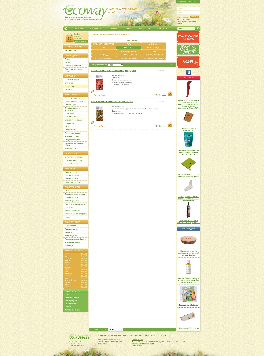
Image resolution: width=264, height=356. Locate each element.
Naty (66, 271)
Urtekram (68, 258)
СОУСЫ (104, 48)
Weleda (67, 260)
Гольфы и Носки (71, 172)
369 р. (157, 95)
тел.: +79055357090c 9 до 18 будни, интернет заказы (186, 21)
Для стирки (69, 83)
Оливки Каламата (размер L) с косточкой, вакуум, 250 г (113, 71)
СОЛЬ (103, 51)
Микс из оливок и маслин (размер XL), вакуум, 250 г (112, 102)
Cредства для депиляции (75, 98)
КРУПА (128, 44)
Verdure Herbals (70, 280)
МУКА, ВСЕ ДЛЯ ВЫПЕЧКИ (104, 44)
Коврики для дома (72, 201)
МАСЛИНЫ (128, 48)
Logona (67, 282)
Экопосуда (69, 246)
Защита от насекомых (73, 120)
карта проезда (103, 343)
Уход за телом (70, 148)
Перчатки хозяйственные (75, 204)
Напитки (68, 62)
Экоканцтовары (71, 226)
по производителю (99, 65)
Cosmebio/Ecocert (72, 298)
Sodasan (67, 254)
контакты (162, 335)
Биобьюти (68, 274)
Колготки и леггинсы (73, 182)
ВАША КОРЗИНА (78, 35)
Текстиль (68, 232)
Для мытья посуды (72, 80)
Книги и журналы (71, 236)
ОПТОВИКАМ (95, 28)
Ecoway (67, 256)
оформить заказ (80, 41)
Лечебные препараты (73, 160)
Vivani (67, 265)
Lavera (67, 278)
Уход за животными (72, 242)
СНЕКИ (153, 51)
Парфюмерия (70, 130)
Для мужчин (69, 113)
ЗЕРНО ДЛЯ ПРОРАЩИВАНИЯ (153, 58)
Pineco (67, 287)
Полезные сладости (73, 66)
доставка (139, 335)
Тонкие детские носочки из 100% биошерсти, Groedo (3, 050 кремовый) (188, 199)
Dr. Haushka (69, 276)
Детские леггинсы (72, 175)
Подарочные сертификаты (75, 239)
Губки (67, 191)
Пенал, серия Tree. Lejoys (188, 328)
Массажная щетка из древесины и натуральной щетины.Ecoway (188, 253)
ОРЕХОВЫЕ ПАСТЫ (129, 55)
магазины (127, 335)
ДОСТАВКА (128, 28)
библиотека (150, 335)
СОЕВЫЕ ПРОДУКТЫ (103, 58)
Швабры (68, 217)
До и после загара (72, 117)
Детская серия (70, 105)
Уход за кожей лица (72, 140)
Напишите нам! (137, 340)
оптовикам (116, 335)
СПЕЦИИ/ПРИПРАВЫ (128, 58)
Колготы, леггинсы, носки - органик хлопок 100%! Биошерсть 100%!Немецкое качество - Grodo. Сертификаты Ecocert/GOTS (189, 104)
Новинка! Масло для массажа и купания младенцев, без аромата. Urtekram (188, 280)
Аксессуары (69, 90)
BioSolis (68, 269)
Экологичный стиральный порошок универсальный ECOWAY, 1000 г (188, 152)
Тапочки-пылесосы (72, 211)
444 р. (157, 126)
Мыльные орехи (71, 50)
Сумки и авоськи (71, 229)
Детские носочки (71, 179)
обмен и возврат (138, 345)
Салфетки (69, 207)
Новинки (188, 78)
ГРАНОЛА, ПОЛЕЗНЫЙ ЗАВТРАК (154, 55)
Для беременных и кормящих (72, 109)
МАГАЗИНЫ (112, 28)
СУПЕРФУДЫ (104, 55)
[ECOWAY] (81, 10)
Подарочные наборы (73, 133)
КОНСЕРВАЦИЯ (153, 48)
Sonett (67, 285)
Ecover (67, 263)
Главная (65, 28)
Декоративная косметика (74, 101)
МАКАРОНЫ (153, 44)
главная (95, 34)
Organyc (68, 267)
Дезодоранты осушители (75, 194)
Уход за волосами (72, 136)
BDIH (67, 295)
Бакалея (117, 34)
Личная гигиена (71, 123)
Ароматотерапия (71, 164)
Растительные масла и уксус (74, 70)
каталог (84, 254)
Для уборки (69, 86)
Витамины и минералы (74, 157)
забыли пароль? (183, 17)
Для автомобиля (71, 197)
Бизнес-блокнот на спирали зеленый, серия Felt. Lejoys (188, 175)
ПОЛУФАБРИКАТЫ (128, 51)
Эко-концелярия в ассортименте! (189, 129)
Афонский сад (99, 95)
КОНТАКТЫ (162, 28)
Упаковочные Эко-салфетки (76, 214)
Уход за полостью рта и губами (74, 144)
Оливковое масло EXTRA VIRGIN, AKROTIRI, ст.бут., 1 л (188, 222)
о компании (103, 335)
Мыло (67, 127)
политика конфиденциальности (143, 343)
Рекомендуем (189, 229)
